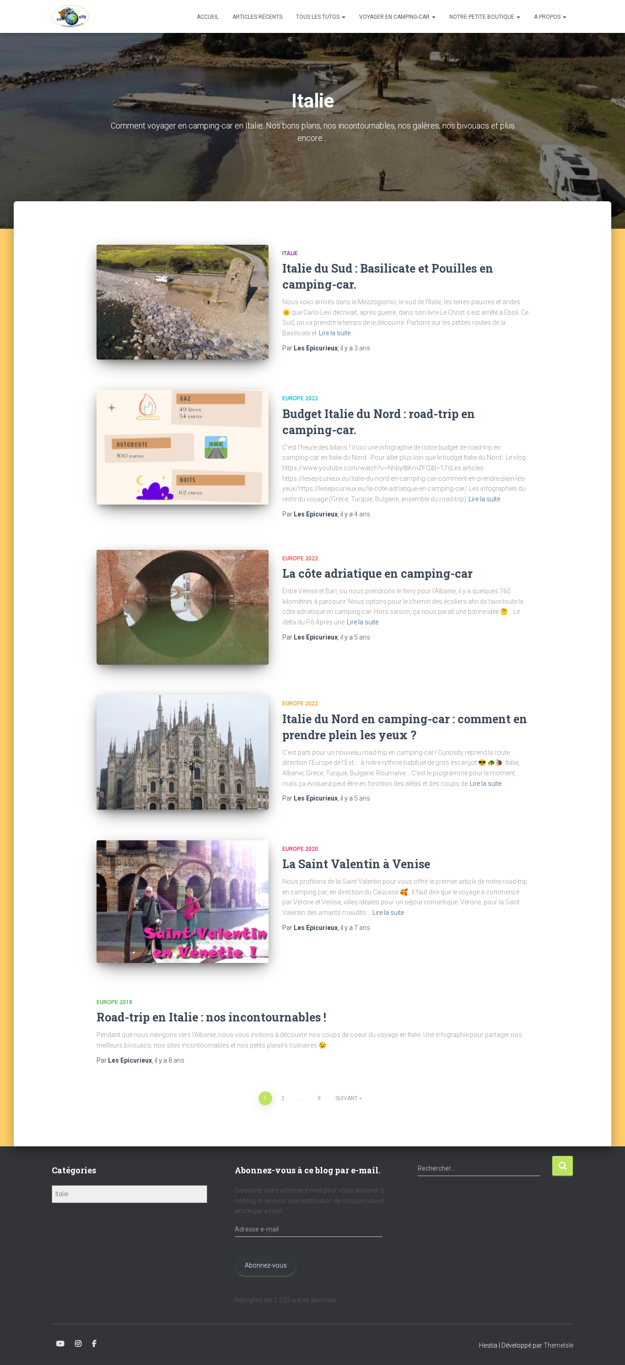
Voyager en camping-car (395, 17)
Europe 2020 (300, 849)
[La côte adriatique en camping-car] (183, 607)
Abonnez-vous (266, 1265)
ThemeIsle (558, 1345)
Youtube (60, 1343)
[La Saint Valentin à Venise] (183, 901)
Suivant (346, 1098)
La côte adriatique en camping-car (377, 573)
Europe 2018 (114, 1002)
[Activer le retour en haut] (607, 1346)
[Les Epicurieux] (70, 16)
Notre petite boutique (482, 17)
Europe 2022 (300, 398)
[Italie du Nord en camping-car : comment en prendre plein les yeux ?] (183, 752)
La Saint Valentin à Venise (356, 863)
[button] (343, 17)
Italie (290, 253)
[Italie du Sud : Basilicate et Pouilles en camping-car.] (183, 302)
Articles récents (257, 17)
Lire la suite (334, 333)
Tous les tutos (318, 17)
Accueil (208, 17)
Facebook (94, 1343)
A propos (548, 17)
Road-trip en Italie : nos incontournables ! (211, 1017)
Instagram (78, 1343)
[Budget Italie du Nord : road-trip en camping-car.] (183, 447)
